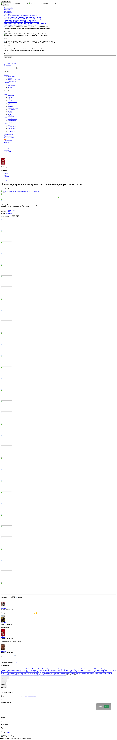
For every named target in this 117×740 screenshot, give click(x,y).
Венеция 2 (19, 675)
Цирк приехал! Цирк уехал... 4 (103, 672)
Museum (7, 71)
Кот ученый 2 (104, 673)
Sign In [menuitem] (6, 65)
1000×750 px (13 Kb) (9, 210)
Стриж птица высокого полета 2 (90, 673)
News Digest (8, 57)
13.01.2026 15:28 (5, 610)
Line (5, 175)
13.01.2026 (10, 211)
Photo (2, 188)
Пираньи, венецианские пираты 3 (50, 673)
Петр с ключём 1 (48, 675)
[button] (8, 8)
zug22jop (3, 651)
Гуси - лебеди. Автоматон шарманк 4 (82, 672)
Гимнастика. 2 (75, 673)
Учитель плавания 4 (20, 668)
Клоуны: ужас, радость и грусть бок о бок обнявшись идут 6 (77, 668)
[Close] (17, 68)
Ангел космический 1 (30, 675)
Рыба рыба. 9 (90, 670)
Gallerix (8, 732)
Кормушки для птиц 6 (37, 670)
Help (2, 737)
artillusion (4, 608)
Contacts (15, 737)
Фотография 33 (75, 670)
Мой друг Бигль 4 (32, 668)
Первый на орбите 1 (60, 675)
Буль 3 (30, 673)
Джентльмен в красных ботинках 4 (60, 672)
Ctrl (13, 216)
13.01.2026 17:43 (5, 638)
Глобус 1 (40, 675)
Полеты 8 (98, 668)
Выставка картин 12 (7, 668)
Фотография (9, 213)
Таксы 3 (28, 670)
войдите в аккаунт (30, 696)
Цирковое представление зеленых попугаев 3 (14, 673)
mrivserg (3, 637)
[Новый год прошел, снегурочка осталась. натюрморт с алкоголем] (20, 191)
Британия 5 (23, 672)
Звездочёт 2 (12, 675)
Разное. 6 (83, 670)
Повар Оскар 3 (42, 668)
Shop (5, 180)
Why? (15, 662)
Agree (106, 706)
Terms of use (13, 738)
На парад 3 (36, 673)
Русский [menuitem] (6, 63)
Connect (6, 176)
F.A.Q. (6, 737)
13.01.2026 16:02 (5, 624)
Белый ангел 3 (66, 673)
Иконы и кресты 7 (64, 670)
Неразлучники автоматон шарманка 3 (13, 670)
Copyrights (28, 738)
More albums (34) (71, 675)
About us (10, 737)
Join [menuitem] (9, 65)
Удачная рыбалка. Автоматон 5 (10, 672)
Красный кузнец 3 (53, 668)
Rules (8, 738)
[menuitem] (15, 63)
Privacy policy (21, 738)
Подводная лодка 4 (43, 672)
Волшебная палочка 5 (51, 670)
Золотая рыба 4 (32, 672)
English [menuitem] (11, 63)
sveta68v (3, 622)
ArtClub (8, 91)
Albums (6, 178)
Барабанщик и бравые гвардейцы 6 (105, 670)
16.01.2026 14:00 (5, 652)
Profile (6, 173)
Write (13, 597)
